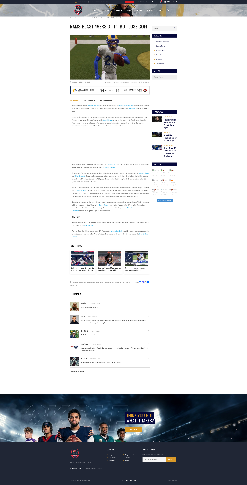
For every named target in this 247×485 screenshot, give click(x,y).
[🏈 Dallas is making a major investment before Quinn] (173, 192)
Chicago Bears (89, 225)
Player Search (129, 455)
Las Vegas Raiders (108, 167)
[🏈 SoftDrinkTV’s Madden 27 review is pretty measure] (165, 173)
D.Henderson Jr (80, 176)
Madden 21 (111, 282)
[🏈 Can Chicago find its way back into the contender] (165, 183)
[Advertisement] (111, 143)
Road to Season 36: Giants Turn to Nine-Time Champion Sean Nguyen (155, 2)
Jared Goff (131, 108)
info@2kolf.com (76, 468)
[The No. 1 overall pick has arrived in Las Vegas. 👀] (156, 173)
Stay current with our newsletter (153, 454)
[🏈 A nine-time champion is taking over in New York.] (173, 173)
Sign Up (175, 2)
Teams (127, 458)
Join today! (133, 429)
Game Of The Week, (113, 82)
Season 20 (73, 285)
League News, (124, 82)
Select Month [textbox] (158, 77)
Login (127, 461)
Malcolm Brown (144, 173)
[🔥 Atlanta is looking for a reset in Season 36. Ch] (173, 183)
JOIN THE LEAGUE (82, 2)
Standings (112, 461)
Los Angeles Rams (93, 106)
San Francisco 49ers (126, 106)
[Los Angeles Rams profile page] (74, 90)
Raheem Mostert (82, 190)
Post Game (133, 82)
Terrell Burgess (104, 205)
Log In (168, 2)
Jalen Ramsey (131, 208)
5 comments (145, 82)
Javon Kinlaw (107, 120)
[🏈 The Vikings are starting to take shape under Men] (156, 192)
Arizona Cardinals (116, 231)
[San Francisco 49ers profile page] (145, 90)
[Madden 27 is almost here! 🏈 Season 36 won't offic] (156, 183)
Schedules (112, 458)
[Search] (168, 10)
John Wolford (110, 164)
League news (113, 455)
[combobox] (164, 77)
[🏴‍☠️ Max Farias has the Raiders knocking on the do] (165, 192)
